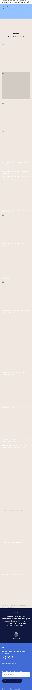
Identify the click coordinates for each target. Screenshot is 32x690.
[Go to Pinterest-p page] (13, 657)
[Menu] (28, 11)
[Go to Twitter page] (8, 657)
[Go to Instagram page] (4, 657)
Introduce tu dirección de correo (12, 671)
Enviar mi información (12, 681)
